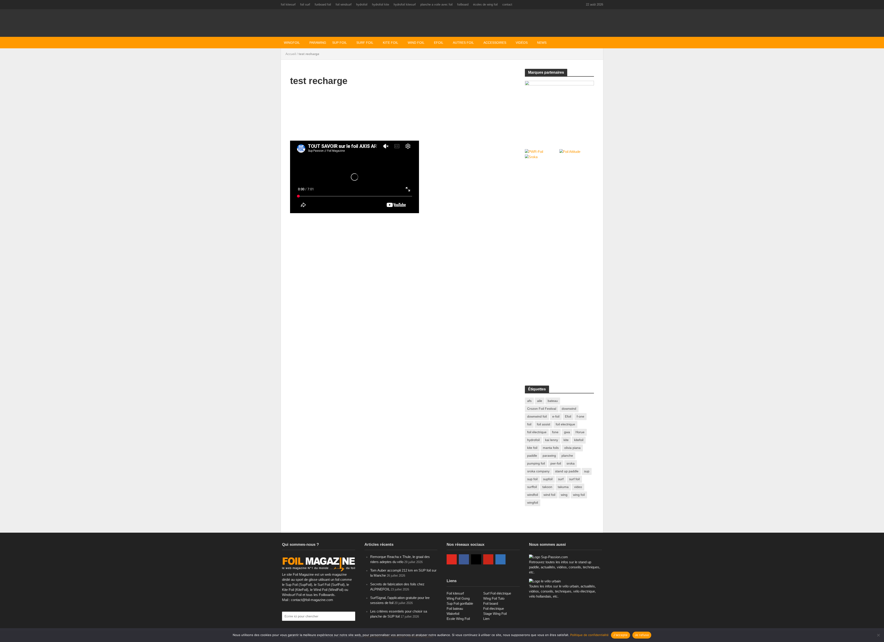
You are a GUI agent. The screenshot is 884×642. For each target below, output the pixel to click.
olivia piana (572, 448)
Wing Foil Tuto (493, 598)
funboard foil (323, 4)
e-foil (555, 416)
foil (529, 424)
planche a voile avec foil (436, 4)
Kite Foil (390, 42)
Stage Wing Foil (495, 614)
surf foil (574, 479)
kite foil (532, 448)
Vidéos (522, 42)
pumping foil (536, 463)
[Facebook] (464, 559)
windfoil (532, 495)
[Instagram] (476, 559)
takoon (547, 487)
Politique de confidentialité (589, 635)
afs (529, 401)
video (578, 487)
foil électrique (537, 432)
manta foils (551, 448)
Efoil (438, 42)
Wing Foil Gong (458, 598)
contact (507, 4)
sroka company (538, 471)
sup (586, 471)
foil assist (543, 424)
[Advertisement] (559, 197)
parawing (549, 455)
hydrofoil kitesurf (405, 4)
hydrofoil (361, 4)
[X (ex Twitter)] (513, 559)
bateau (553, 401)
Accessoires (494, 42)
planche (567, 455)
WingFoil (292, 42)
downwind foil (537, 416)
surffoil (532, 487)
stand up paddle (567, 471)
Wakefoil (453, 614)
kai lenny (551, 440)
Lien (486, 619)
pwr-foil (555, 463)
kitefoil (578, 440)
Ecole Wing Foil (458, 619)
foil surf (305, 4)
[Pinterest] (488, 559)
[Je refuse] (878, 635)
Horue (580, 432)
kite (566, 440)
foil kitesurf (288, 4)
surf (561, 479)
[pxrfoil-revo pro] (559, 110)
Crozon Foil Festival (541, 408)
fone (555, 432)
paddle (532, 455)
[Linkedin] (500, 559)
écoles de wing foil (485, 4)
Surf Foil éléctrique (497, 593)
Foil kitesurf (455, 593)
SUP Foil (339, 42)
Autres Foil (463, 42)
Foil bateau (455, 608)
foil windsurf (344, 4)
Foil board (490, 603)
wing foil (579, 495)
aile (539, 401)
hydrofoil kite (380, 4)
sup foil (532, 479)
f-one (580, 416)
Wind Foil (416, 42)
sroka (571, 463)
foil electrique (565, 424)
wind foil (549, 495)
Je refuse (642, 635)
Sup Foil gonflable (460, 603)
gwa (567, 432)
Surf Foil (364, 42)
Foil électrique (493, 608)
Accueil (290, 54)
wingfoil (532, 502)
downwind (569, 408)
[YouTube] (452, 559)
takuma (563, 487)
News (542, 42)
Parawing (317, 42)
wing (564, 495)
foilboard (462, 4)
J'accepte (620, 635)
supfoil (547, 479)
